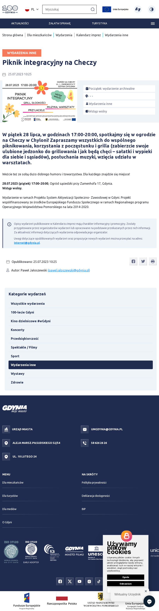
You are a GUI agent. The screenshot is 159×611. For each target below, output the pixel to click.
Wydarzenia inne (116, 35)
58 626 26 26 (99, 442)
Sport (15, 356)
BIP (84, 509)
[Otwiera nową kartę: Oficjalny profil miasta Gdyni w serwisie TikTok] (99, 581)
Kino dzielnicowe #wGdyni (31, 321)
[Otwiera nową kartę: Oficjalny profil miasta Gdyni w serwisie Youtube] (79, 581)
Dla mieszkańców (39, 35)
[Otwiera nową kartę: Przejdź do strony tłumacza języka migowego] (138, 9)
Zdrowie (17, 382)
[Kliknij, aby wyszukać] (93, 9)
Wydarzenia (64, 35)
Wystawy (17, 373)
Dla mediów (9, 509)
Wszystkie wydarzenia (28, 303)
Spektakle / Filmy (24, 347)
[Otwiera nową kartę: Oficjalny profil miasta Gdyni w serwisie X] (70, 581)
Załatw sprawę (60, 23)
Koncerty (17, 330)
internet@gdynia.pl (27, 242)
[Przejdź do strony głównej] (10, 9)
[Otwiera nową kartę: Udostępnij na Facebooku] (133, 261)
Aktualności (20, 23)
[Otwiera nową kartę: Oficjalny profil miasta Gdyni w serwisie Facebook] (60, 581)
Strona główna (12, 35)
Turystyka (99, 23)
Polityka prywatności (94, 482)
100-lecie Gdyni (22, 312)
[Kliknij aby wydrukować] (153, 261)
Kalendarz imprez (88, 35)
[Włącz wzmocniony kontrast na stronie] (152, 9)
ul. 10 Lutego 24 (24, 456)
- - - (90, 96)
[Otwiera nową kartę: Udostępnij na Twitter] (143, 261)
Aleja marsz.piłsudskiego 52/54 (36, 442)
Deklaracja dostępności (96, 495)
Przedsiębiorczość (25, 338)
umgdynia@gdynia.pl (107, 429)
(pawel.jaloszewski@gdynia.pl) (69, 270)
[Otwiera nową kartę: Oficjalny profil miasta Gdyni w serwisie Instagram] (89, 581)
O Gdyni (7, 522)
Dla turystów (10, 495)
